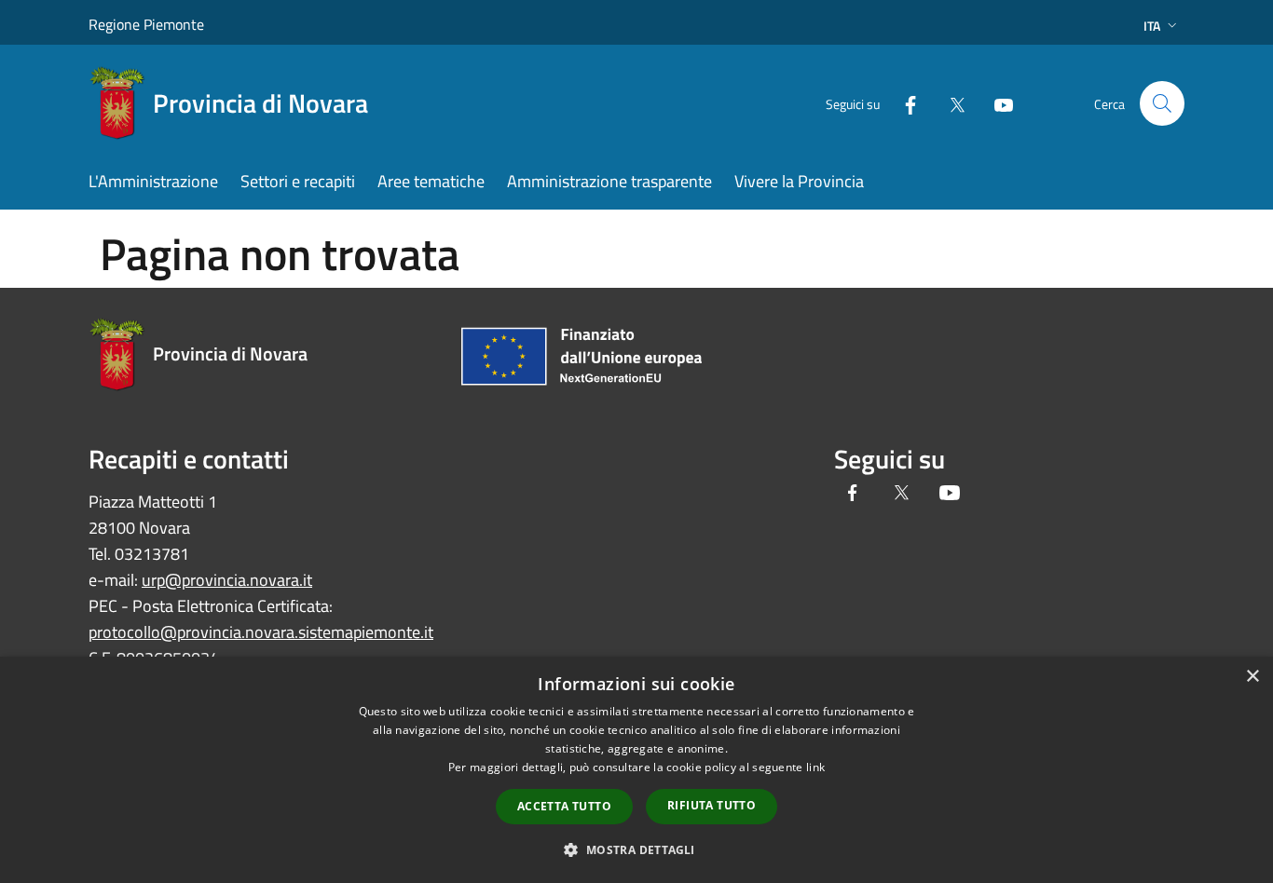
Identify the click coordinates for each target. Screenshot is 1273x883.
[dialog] (636, 770)
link (815, 767)
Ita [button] (1151, 25)
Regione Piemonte (146, 24)
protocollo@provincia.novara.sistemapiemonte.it (261, 632)
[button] (636, 849)
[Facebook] (903, 102)
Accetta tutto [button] (564, 806)
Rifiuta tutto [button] (711, 805)
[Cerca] (1162, 103)
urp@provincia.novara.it (227, 579)
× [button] (1252, 677)
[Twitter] (949, 102)
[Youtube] (996, 102)
